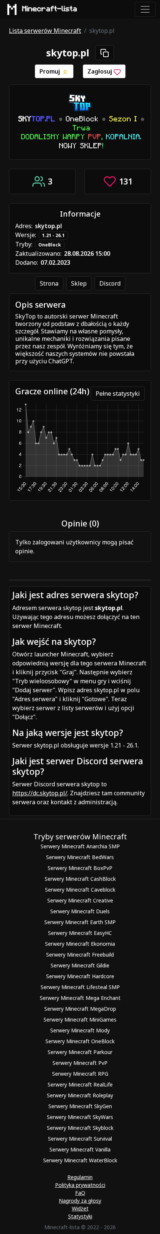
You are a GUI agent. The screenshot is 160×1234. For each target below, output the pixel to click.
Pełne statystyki (118, 393)
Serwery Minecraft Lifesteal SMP (80, 987)
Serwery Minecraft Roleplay (80, 1095)
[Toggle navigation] (145, 9)
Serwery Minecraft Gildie (80, 965)
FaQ (80, 1192)
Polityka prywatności (80, 1184)
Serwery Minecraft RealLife (80, 1084)
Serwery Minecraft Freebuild (80, 954)
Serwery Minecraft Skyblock (80, 1127)
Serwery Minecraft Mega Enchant (80, 997)
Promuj (50, 71)
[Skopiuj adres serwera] (104, 52)
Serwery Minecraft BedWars (80, 857)
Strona (49, 283)
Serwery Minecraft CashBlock (80, 878)
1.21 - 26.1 (53, 235)
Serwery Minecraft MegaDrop (80, 1008)
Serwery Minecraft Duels (80, 911)
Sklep (79, 283)
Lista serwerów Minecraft (45, 31)
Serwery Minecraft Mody (80, 1030)
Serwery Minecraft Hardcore (80, 976)
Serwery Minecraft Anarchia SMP (80, 846)
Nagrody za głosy (80, 1200)
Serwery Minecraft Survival (80, 1138)
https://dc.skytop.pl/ (39, 793)
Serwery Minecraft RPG (80, 1073)
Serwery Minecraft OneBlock (80, 1041)
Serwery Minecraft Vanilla (80, 1149)
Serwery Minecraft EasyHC (80, 932)
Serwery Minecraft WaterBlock (80, 1160)
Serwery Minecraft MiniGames (80, 1019)
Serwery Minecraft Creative (80, 900)
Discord (110, 283)
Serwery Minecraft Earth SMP (80, 922)
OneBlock (49, 245)
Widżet (80, 1208)
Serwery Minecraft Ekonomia (80, 943)
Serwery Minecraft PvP (80, 1062)
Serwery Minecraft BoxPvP (80, 867)
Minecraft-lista (49, 9)
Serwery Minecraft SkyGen (80, 1106)
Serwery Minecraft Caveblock (80, 889)
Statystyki (80, 1216)
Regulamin (80, 1177)
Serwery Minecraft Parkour (80, 1052)
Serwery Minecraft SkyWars (80, 1116)
